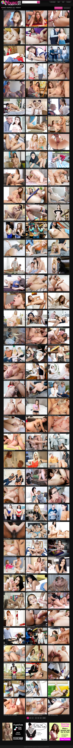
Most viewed (58, 8)
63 (40, 717)
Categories (52, 2)
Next (44, 717)
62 (38, 717)
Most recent (67, 8)
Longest (69, 2)
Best (59, 2)
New (63, 2)
